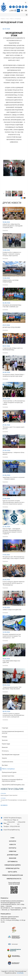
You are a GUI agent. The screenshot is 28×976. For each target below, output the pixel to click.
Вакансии (5, 747)
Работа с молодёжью (8, 769)
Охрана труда (6, 744)
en (26, 10)
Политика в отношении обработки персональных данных (12, 780)
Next (22, 168)
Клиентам (12, 851)
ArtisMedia (20, 973)
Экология (4, 740)
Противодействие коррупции (10, 755)
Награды (4, 737)
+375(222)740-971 (21, 823)
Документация (12, 855)
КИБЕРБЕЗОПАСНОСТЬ (14, 878)
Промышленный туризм (9, 772)
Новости (12, 844)
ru (18, 10)
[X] (24, 198)
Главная (3, 19)
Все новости (4, 805)
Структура (5, 728)
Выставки (5, 765)
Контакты (12, 848)
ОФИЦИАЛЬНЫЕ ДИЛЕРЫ (12, 865)
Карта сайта (12, 872)
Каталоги (12, 841)
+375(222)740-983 (11, 823)
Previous (5, 168)
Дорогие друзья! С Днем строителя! (9, 795)
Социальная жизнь (7, 762)
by (22, 10)
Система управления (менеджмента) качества (13, 732)
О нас (7, 19)
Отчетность (5, 751)
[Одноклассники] (23, 198)
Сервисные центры (12, 868)
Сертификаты (12, 861)
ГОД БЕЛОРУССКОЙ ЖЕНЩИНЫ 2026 (13, 785)
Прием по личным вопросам (12, 875)
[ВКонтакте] (21, 198)
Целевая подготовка (8, 776)
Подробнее (5, 230)
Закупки (4, 758)
